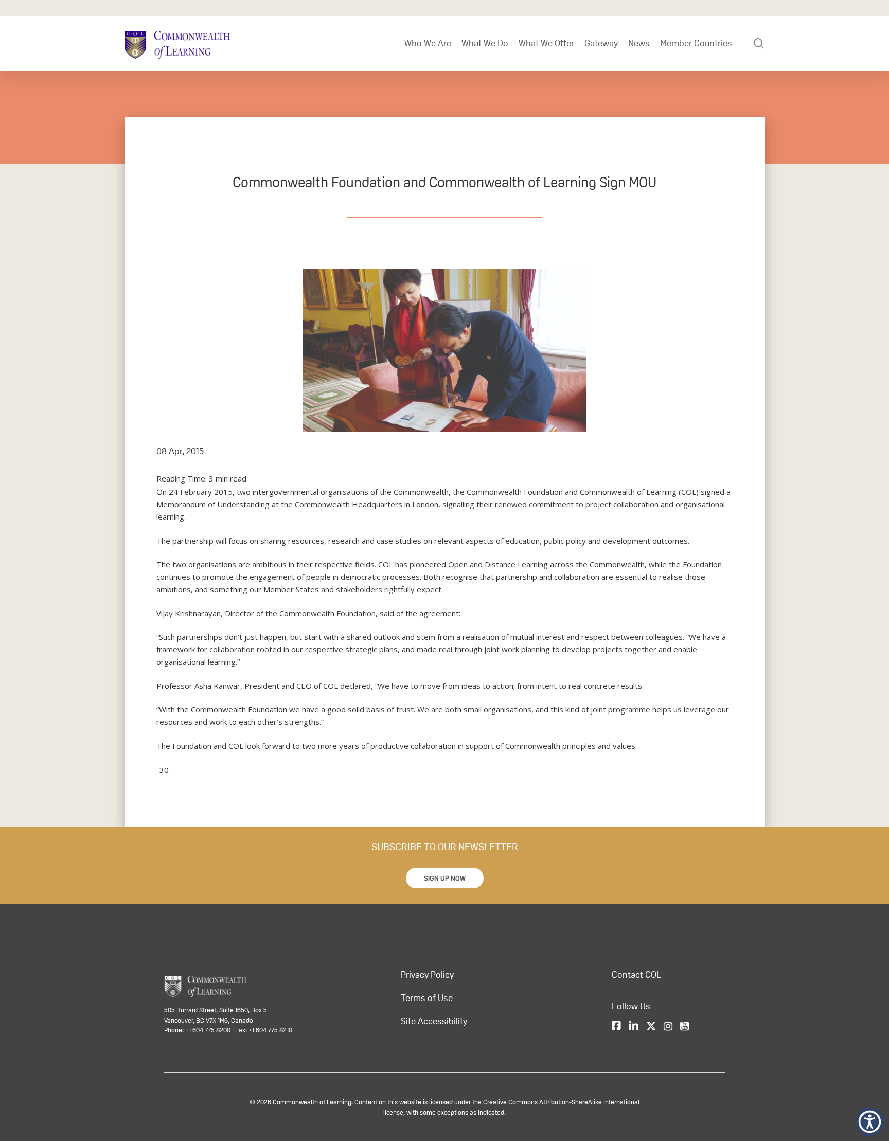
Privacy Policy (427, 975)
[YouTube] (684, 1027)
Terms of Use (427, 998)
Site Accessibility (434, 1021)
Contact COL (636, 975)
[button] (445, 878)
